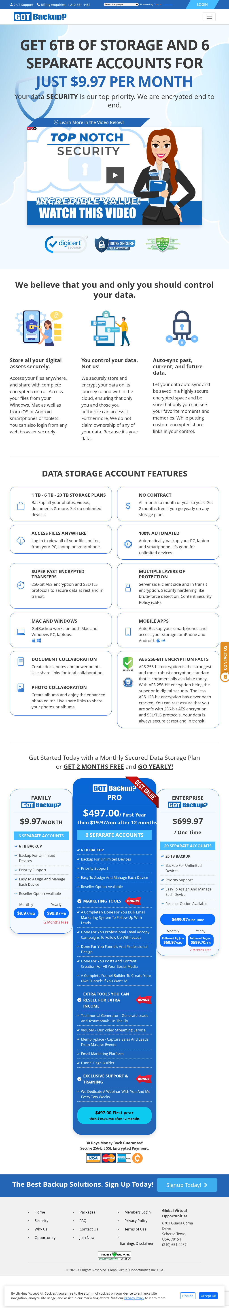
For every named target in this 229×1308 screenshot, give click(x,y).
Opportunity (45, 1237)
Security (41, 1220)
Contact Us (89, 1229)
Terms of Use (135, 1229)
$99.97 (56, 913)
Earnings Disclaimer (137, 1243)
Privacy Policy (136, 1220)
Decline (187, 1296)
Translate (167, 4)
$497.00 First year (114, 1115)
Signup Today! (184, 1184)
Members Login (138, 1212)
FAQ (83, 1220)
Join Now (87, 1237)
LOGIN (202, 4)
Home (40, 1212)
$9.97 (26, 913)
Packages (87, 1212)
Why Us (41, 1229)
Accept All (208, 1296)
